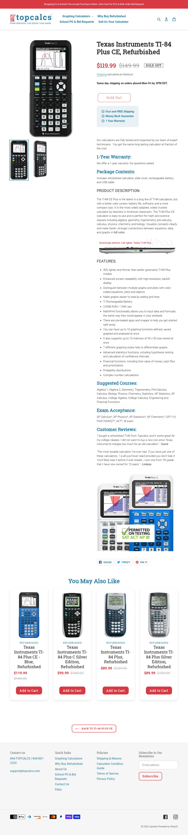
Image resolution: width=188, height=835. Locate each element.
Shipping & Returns (109, 758)
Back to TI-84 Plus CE (97, 728)
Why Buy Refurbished (69, 764)
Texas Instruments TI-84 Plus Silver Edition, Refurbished (159, 657)
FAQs (58, 789)
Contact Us (62, 784)
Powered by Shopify (168, 826)
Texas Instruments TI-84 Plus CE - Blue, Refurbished (29, 657)
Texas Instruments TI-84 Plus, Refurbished (116, 654)
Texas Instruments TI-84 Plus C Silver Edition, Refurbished (72, 657)
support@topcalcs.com (25, 771)
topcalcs (153, 826)
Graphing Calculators (68, 758)
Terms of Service (107, 773)
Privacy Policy (106, 779)
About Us (61, 769)
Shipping (102, 74)
